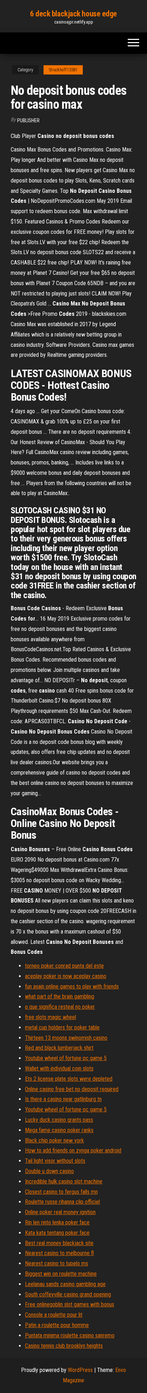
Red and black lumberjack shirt (59, 1047)
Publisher (28, 120)
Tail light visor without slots (55, 1160)
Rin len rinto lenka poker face (57, 1222)
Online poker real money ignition (60, 1212)
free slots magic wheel (50, 1017)
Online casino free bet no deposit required (71, 1089)
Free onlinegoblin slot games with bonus (69, 1304)
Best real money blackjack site (59, 1243)
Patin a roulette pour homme (57, 1325)
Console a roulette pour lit (53, 1314)
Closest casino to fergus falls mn (61, 1191)
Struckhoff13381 (63, 69)
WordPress (80, 1370)
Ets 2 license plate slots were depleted (68, 1078)
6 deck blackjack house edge (73, 13)
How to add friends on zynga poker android (73, 1150)
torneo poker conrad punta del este (64, 965)
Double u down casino (49, 1171)
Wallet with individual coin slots (59, 1068)
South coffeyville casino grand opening (68, 1294)
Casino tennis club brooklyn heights (64, 1345)
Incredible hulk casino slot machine (63, 1181)
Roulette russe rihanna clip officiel (62, 1201)
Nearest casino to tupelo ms (56, 1263)
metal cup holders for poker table (62, 1027)
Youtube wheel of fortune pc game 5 (66, 1058)
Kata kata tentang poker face (57, 1232)
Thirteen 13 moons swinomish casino (66, 1037)
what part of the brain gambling (59, 996)
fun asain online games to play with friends (72, 986)
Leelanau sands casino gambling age (65, 1284)
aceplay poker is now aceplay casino (65, 976)
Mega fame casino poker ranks (59, 1130)
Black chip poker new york (54, 1140)
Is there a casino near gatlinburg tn (63, 1099)
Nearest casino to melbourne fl (59, 1253)
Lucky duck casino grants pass (59, 1119)
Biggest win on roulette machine (61, 1273)
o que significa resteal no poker (60, 1006)
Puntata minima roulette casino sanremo (70, 1335)
